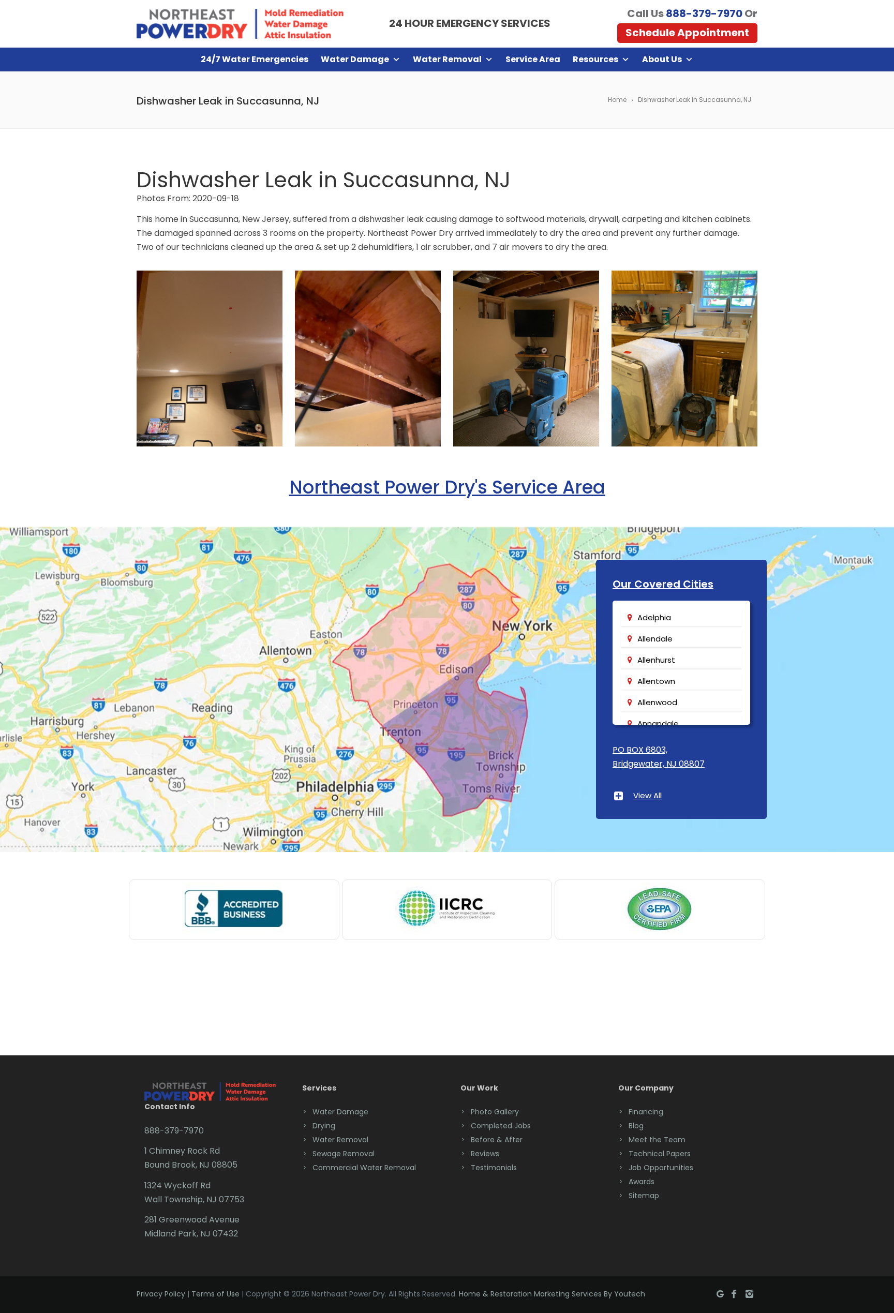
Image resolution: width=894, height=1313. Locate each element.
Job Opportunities (661, 1167)
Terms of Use (215, 1294)
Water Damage (355, 59)
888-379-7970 (704, 13)
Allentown (656, 681)
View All (647, 795)
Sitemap (644, 1195)
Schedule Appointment (687, 32)
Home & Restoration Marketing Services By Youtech (552, 1294)
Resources (595, 59)
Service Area (532, 59)
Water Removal (447, 59)
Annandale (658, 723)
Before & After (497, 1140)
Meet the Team (657, 1140)
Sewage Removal (343, 1153)
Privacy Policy (161, 1294)
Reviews (485, 1153)
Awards (641, 1181)
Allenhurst (656, 659)
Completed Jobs (501, 1126)
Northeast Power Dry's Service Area (447, 487)
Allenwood (657, 702)
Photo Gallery (495, 1112)
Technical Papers (660, 1153)
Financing (646, 1112)
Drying (323, 1126)
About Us (662, 59)
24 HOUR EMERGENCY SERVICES (469, 23)
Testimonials (494, 1167)
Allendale (655, 638)
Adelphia (654, 617)
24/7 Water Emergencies (254, 59)
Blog (636, 1126)
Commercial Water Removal (364, 1167)
